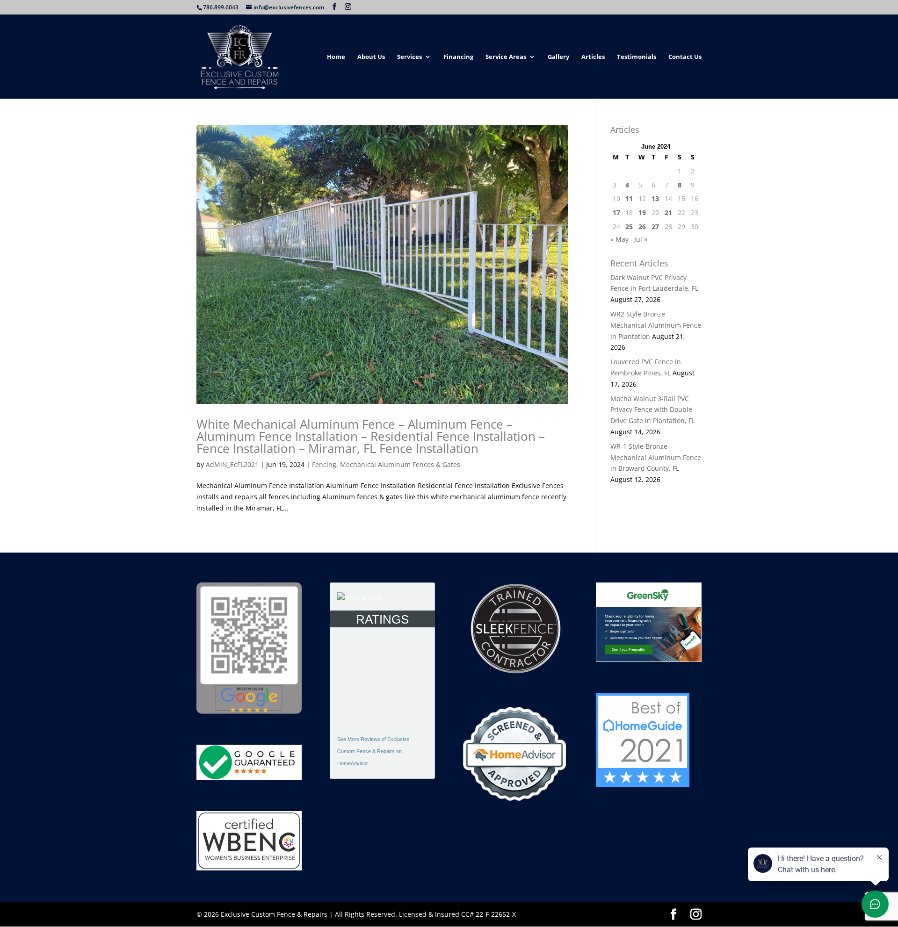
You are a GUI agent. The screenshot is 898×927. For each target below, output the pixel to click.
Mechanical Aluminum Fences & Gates (400, 464)
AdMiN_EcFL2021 (232, 464)
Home (336, 57)
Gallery (558, 57)
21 (668, 212)
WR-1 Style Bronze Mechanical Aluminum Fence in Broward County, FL (655, 457)
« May (619, 239)
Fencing (324, 464)
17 (616, 212)
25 (629, 226)
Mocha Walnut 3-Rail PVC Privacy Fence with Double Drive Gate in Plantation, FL (652, 409)
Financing (458, 57)
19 (642, 212)
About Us (371, 57)
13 (655, 198)
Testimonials (636, 57)
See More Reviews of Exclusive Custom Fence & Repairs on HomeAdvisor (373, 751)
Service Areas (505, 57)
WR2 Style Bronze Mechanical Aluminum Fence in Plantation (655, 325)
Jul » (640, 239)
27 (655, 226)
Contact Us (685, 57)
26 (642, 226)
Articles (593, 57)
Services (409, 57)
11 (629, 198)
